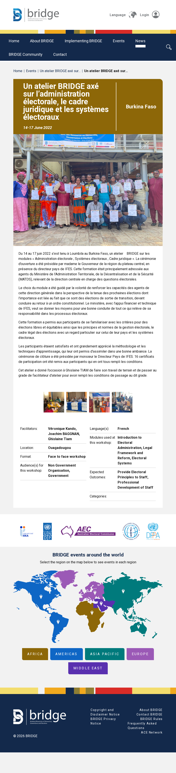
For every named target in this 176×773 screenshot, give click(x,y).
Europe (140, 654)
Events (119, 41)
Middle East (88, 668)
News (140, 41)
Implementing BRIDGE (83, 41)
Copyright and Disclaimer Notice (105, 712)
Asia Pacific (104, 654)
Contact (60, 54)
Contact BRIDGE (150, 714)
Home (14, 41)
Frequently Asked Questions (142, 726)
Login (144, 15)
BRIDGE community (25, 54)
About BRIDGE (42, 41)
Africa (35, 654)
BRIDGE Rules (151, 719)
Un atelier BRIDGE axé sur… (60, 71)
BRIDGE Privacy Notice (103, 721)
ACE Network (152, 732)
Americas (66, 654)
